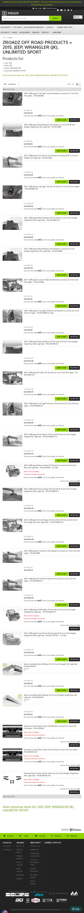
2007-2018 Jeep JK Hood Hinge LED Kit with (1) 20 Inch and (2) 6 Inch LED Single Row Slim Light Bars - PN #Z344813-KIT (51, 521)
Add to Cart (61, 368)
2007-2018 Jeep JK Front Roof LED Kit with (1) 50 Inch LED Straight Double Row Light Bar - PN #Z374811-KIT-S (50, 435)
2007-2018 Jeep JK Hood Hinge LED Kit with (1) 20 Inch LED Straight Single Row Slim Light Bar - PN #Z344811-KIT (50, 490)
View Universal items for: (38, 808)
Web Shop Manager (66, 909)
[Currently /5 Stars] (52, 668)
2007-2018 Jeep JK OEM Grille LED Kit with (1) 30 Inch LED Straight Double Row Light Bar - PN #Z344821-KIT (49, 611)
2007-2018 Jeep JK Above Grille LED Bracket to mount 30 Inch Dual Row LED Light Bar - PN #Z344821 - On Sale (50, 466)
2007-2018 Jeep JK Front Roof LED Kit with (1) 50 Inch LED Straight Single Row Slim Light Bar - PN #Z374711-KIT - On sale (50, 634)
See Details (74, 368)
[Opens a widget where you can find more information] (76, 909)
